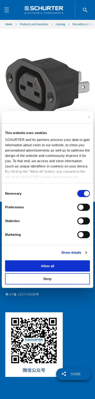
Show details (71, 252)
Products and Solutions (34, 24)
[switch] (83, 207)
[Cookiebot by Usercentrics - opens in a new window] (70, 117)
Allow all (47, 266)
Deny (47, 279)
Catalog (60, 24)
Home (8, 24)
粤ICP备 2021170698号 (22, 294)
